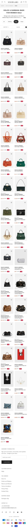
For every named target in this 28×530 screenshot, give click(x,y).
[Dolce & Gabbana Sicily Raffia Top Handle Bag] (21, 403)
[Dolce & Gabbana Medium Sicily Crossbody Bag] (21, 208)
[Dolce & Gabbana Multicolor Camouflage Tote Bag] (7, 427)
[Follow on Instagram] (6, 512)
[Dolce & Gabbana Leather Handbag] (21, 63)
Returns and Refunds (6, 483)
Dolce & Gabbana (9, 5)
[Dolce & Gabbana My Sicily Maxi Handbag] (7, 208)
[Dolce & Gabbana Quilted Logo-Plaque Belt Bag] (21, 379)
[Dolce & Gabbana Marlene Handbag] (21, 111)
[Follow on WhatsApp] (14, 512)
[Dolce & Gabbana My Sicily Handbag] (21, 38)
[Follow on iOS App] (18, 512)
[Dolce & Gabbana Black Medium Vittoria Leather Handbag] (21, 281)
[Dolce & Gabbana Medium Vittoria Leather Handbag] (7, 330)
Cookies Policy (4, 491)
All (4, 21)
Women (2, 5)
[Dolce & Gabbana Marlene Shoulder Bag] (21, 184)
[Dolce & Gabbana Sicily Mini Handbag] (21, 160)
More (25, 17)
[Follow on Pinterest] (10, 512)
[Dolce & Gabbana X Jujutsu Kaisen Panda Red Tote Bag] (21, 354)
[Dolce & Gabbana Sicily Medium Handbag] (21, 233)
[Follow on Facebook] (2, 512)
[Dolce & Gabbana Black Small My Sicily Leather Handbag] (21, 306)
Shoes (22, 21)
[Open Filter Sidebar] (18, 27)
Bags (16, 21)
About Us (3, 478)
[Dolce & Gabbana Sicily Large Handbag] (7, 38)
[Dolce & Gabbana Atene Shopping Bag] (7, 136)
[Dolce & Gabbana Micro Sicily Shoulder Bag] (7, 63)
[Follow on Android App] (21, 512)
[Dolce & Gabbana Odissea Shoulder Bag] (7, 87)
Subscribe (7, 462)
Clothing (9, 21)
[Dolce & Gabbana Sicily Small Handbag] (21, 136)
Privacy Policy (4, 488)
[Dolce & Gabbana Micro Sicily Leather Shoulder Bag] (7, 257)
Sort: (6, 27)
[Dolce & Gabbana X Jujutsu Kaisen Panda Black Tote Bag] (7, 379)
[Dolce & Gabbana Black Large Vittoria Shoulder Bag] (7, 281)
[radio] (26, 27)
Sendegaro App (5, 498)
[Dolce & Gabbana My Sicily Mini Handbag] (7, 111)
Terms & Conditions (6, 486)
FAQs (2, 471)
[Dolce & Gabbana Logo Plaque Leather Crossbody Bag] (21, 257)
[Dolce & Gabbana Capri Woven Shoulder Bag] (7, 233)
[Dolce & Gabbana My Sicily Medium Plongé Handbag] (7, 354)
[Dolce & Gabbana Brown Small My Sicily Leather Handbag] (7, 306)
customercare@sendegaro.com (8, 507)
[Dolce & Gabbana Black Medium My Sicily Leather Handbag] (21, 330)
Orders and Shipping (6, 481)
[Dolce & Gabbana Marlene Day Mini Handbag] (7, 184)
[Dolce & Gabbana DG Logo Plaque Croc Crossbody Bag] (7, 403)
